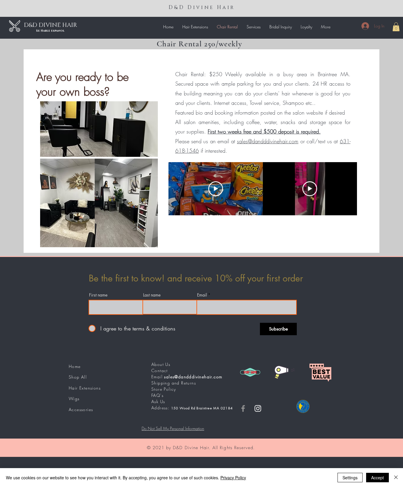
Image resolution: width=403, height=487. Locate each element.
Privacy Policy (233, 478)
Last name (151, 295)
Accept (377, 478)
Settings (350, 478)
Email (202, 295)
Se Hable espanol (50, 31)
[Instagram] (257, 408)
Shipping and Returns (173, 383)
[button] (195, 27)
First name (98, 295)
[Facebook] (243, 408)
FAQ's (157, 395)
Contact (159, 370)
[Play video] (215, 188)
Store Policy (163, 389)
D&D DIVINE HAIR (50, 25)
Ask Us (158, 401)
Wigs (74, 398)
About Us (160, 364)
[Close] (395, 477)
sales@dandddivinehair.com (267, 141)
